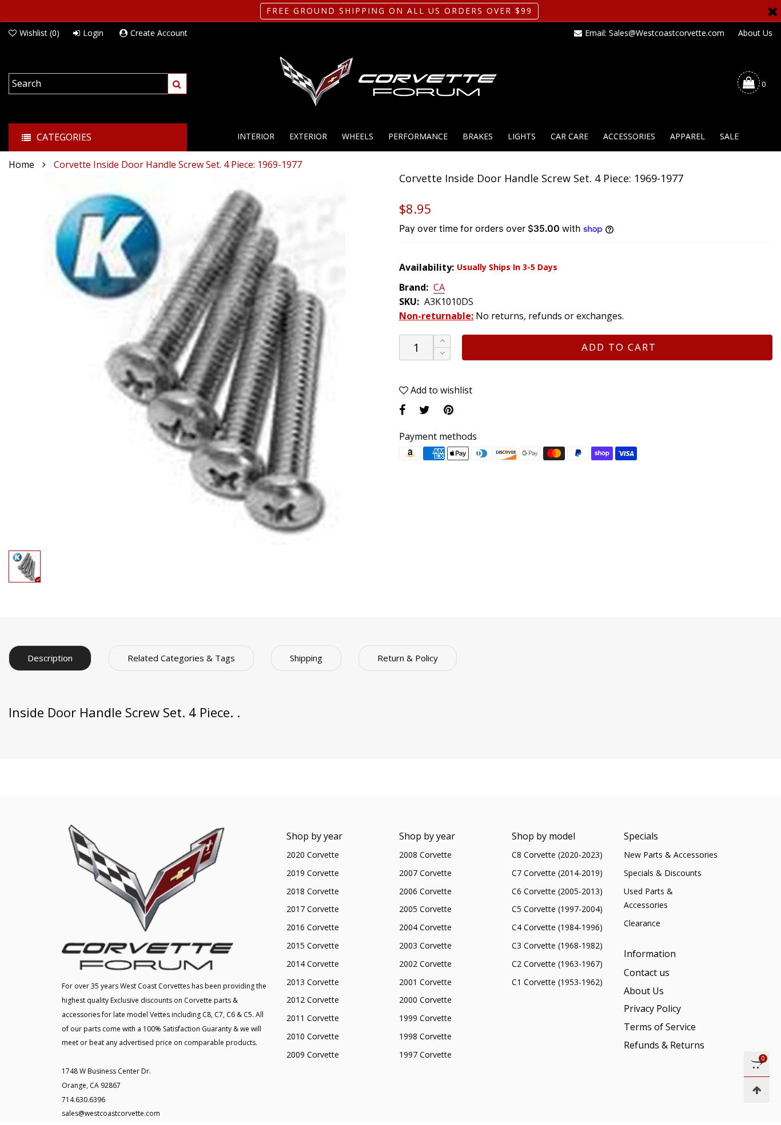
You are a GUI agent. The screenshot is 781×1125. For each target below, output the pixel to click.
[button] (442, 353)
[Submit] (177, 83)
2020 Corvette (312, 854)
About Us (755, 32)
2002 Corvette (425, 963)
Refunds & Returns (664, 1045)
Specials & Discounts (663, 872)
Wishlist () (39, 32)
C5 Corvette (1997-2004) (557, 908)
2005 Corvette (425, 908)
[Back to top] (757, 1090)
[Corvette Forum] (390, 82)
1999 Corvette (425, 1017)
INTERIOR (255, 136)
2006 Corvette (425, 891)
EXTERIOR (308, 136)
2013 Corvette (312, 982)
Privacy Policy (652, 1008)
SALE (729, 136)
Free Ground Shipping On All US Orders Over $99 (399, 10)
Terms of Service (660, 1026)
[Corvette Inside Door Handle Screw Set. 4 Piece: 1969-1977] (195, 358)
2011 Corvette (312, 1017)
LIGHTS (522, 136)
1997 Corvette (425, 1054)
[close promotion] (772, 11)
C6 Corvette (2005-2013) (557, 891)
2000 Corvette (425, 999)
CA (439, 288)
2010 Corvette (312, 1036)
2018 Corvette (312, 891)
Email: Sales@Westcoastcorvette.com (654, 32)
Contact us (647, 972)
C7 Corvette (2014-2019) (557, 872)
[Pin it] (448, 409)
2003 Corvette (425, 945)
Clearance (642, 923)
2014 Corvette (312, 963)
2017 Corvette (312, 908)
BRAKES (478, 136)
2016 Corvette (312, 927)
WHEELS (357, 136)
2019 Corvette (312, 872)
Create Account (159, 32)
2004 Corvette (425, 927)
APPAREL (687, 136)
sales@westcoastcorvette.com (111, 1113)
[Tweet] (424, 409)
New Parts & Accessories (671, 854)
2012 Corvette (312, 999)
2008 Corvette (425, 854)
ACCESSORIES (629, 136)
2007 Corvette (425, 872)
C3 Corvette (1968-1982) (557, 945)
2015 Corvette (312, 945)
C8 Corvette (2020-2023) (557, 854)
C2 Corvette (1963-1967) (557, 963)
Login (93, 32)
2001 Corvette (425, 982)
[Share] (402, 409)
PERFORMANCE (418, 136)
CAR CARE (569, 136)
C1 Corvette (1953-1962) (557, 982)
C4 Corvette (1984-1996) (557, 927)
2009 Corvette (312, 1054)
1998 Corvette (425, 1036)
